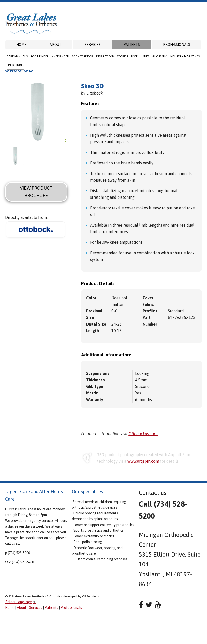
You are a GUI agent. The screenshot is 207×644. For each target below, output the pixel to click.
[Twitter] (149, 605)
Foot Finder (40, 56)
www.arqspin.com (143, 461)
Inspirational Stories (112, 56)
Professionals (176, 45)
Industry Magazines (185, 56)
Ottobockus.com (143, 433)
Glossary (159, 56)
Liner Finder (15, 65)
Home (21, 45)
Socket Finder (82, 56)
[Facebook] (141, 605)
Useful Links (140, 56)
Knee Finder (60, 56)
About (55, 45)
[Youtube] (158, 605)
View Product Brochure (36, 191)
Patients (132, 45)
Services (92, 45)
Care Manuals (17, 56)
